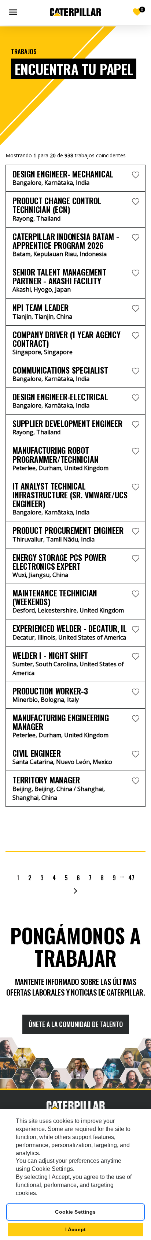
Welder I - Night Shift (50, 655)
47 (131, 877)
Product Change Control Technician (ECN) (56, 205)
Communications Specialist (60, 370)
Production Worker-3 (50, 691)
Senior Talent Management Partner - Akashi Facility (59, 276)
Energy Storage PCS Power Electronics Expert (59, 561)
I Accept (75, 1229)
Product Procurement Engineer (68, 530)
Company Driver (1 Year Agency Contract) (66, 339)
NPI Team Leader (40, 307)
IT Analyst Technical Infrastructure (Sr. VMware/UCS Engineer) (69, 494)
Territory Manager (46, 780)
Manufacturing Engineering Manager (60, 722)
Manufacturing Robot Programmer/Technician (55, 454)
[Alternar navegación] (14, 12)
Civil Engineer (36, 753)
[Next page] (75, 891)
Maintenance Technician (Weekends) (54, 597)
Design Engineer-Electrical (60, 396)
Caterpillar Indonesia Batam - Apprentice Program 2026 (65, 241)
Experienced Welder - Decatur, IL (69, 628)
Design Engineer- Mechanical (62, 174)
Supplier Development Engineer (67, 423)
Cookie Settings (75, 1212)
